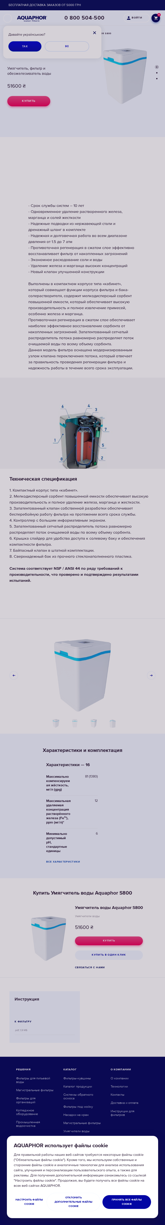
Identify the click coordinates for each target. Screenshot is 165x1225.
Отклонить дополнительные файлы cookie (74, 1202)
